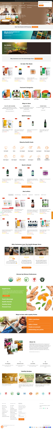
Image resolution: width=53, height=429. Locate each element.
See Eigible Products (10, 111)
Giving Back (12, 408)
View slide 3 (25, 23)
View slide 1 (20, 23)
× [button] (51, 1)
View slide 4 (28, 23)
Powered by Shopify (4, 426)
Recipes (3, 413)
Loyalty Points (4, 412)
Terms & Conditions (13, 413)
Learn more (41, 5)
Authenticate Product (5, 416)
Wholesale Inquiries (13, 409)
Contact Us (4, 409)
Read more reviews (26, 267)
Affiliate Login (12, 412)
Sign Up (21, 419)
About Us (3, 408)
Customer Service (5, 411)
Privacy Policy (12, 415)
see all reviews (38, 58)
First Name (20, 411)
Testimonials (4, 415)
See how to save (26, 111)
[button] (3, 255)
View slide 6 (33, 23)
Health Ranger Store (6, 425)
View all (26, 137)
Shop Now (43, 110)
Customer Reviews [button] (52, 215)
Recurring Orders (13, 417)
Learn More (6, 20)
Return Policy (12, 416)
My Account (4, 405)
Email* (20, 415)
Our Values (12, 405)
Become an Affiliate (13, 411)
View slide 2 (23, 23)
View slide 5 (30, 23)
